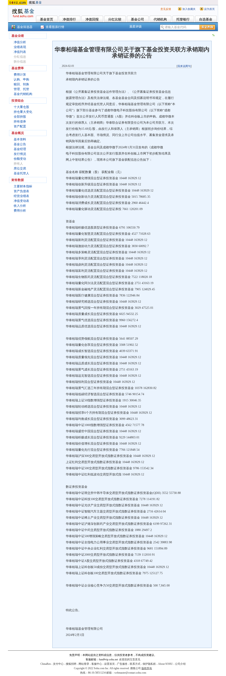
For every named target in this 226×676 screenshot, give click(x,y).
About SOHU (165, 663)
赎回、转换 (21, 84)
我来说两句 (184, 66)
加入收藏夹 (189, 9)
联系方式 (135, 663)
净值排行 (69, 19)
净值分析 (20, 42)
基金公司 (137, 19)
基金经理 (20, 149)
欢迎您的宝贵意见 (129, 659)
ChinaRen (45, 663)
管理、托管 (21, 89)
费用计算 (20, 74)
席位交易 (20, 168)
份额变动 (20, 158)
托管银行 (183, 19)
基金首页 (46, 19)
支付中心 (58, 663)
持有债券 (20, 121)
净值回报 (92, 19)
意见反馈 (165, 9)
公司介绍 (180, 663)
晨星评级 (135, 26)
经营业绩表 (21, 196)
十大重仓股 (21, 107)
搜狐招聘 (71, 663)
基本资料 (20, 139)
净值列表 (20, 52)
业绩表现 (20, 47)
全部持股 (20, 116)
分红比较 (114, 19)
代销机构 (160, 19)
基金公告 (20, 144)
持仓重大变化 (23, 112)
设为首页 (209, 9)
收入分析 (20, 205)
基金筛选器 (24, 27)
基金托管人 (21, 173)
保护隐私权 (149, 663)
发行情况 (20, 154)
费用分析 (20, 210)
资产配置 (20, 126)
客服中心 (96, 663)
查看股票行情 (55, 27)
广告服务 (122, 663)
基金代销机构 (23, 94)
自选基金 (205, 19)
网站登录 (84, 663)
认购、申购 (21, 79)
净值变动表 (21, 201)
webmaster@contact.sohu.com (130, 672)
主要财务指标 (23, 186)
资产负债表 (21, 191)
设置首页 (109, 663)
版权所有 (146, 668)
